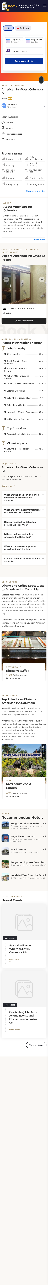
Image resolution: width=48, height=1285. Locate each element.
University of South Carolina (20, 412)
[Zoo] (24, 761)
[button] (43, 632)
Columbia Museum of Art (18, 398)
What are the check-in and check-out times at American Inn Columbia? (22, 498)
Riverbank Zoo (13, 354)
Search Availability (24, 61)
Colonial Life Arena (15, 391)
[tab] (24, 498)
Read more (39, 239)
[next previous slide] (6, 279)
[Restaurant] (24, 648)
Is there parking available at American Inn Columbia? (19, 535)
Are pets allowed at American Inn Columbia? (22, 560)
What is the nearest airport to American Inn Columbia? (20, 547)
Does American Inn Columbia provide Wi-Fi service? (20, 523)
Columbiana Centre (16, 405)
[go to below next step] (41, 79)
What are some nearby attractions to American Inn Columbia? (22, 511)
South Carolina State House (20, 383)
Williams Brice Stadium (17, 419)
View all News (36, 1045)
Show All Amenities (35, 191)
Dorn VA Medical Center (18, 434)
